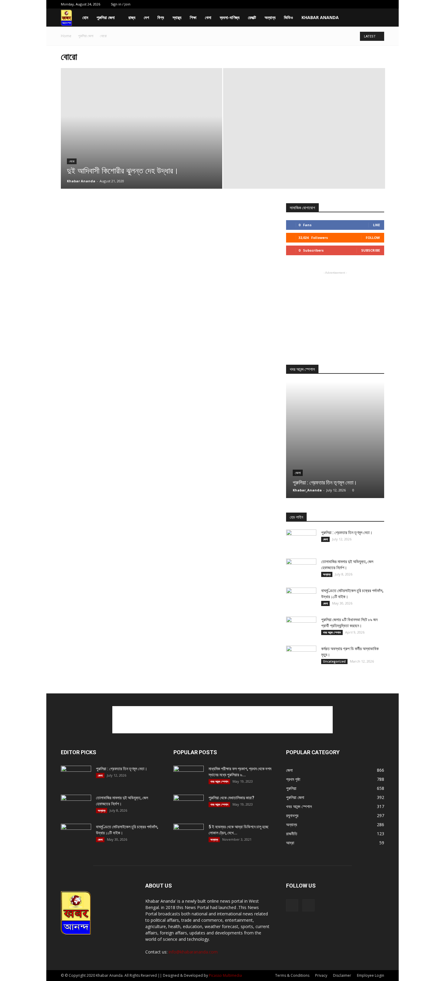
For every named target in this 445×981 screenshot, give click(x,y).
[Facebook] (369, 4)
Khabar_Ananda (307, 490)
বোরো (71, 161)
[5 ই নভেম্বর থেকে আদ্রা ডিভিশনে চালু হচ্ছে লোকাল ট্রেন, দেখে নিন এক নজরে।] (188, 834)
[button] (377, 18)
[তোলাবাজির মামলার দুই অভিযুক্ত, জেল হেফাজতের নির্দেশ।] (301, 569)
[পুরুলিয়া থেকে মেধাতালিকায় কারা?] (188, 805)
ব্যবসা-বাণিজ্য (229, 17)
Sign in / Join (120, 4)
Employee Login (370, 975)
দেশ (146, 17)
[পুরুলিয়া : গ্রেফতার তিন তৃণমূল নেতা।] (335, 440)
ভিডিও (288, 17)
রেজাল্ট (252, 17)
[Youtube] (379, 4)
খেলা (208, 17)
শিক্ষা (193, 17)
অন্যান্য (270, 17)
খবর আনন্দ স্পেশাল (332, 632)
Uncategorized (334, 661)
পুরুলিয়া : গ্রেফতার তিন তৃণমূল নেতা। (325, 482)
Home (66, 35)
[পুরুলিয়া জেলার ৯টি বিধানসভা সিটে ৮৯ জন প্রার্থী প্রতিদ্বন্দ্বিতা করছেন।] (301, 627)
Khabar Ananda (320, 17)
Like (376, 225)
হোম (85, 17)
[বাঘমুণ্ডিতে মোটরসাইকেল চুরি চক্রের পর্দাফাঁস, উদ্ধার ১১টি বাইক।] (301, 598)
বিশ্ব (160, 17)
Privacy (321, 975)
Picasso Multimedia (225, 975)
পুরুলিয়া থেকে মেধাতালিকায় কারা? (231, 797)
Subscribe (370, 250)
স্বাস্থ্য (177, 17)
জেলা (298, 473)
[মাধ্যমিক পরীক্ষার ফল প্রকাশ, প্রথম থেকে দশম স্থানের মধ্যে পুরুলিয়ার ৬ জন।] (188, 776)
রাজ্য (131, 17)
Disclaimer (342, 975)
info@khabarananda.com (193, 952)
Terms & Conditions (292, 975)
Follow (373, 237)
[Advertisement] (335, 313)
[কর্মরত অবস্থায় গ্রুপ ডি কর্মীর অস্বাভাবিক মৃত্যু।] (301, 656)
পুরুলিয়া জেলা (106, 17)
